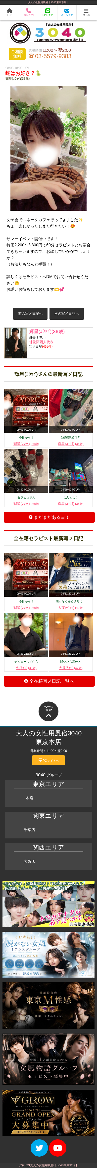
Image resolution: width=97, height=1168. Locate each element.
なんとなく (70, 497)
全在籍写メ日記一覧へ (51, 681)
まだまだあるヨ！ (51, 517)
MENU (86, 15)
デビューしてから (26, 661)
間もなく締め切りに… (71, 601)
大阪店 (29, 861)
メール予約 (67, 15)
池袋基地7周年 (71, 437)
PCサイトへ (49, 760)
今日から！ (26, 437)
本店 (29, 798)
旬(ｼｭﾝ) (26, 668)
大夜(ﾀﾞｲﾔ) (71, 608)
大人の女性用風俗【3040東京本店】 (48, 2)
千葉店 (29, 830)
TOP (9, 15)
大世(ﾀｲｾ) (71, 668)
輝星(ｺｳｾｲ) (26, 444)
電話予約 (29, 15)
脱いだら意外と (70, 661)
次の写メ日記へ (66, 313)
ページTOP (48, 708)
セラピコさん (26, 497)
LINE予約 (48, 15)
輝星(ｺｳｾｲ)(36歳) (17, 78)
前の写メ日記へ (30, 313)
